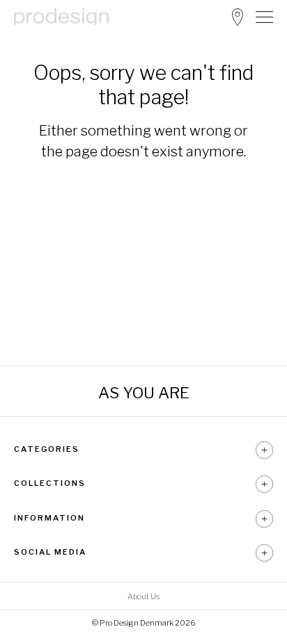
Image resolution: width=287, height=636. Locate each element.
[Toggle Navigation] (264, 17)
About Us (143, 596)
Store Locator (238, 17)
